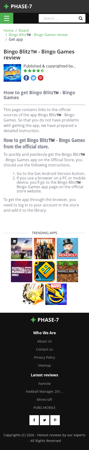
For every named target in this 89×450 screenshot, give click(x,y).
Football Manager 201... (44, 391)
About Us (44, 341)
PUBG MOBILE (44, 407)
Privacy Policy (44, 357)
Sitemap (44, 365)
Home (9, 30)
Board (24, 30)
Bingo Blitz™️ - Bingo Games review (38, 35)
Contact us (44, 349)
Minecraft (44, 399)
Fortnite (44, 383)
